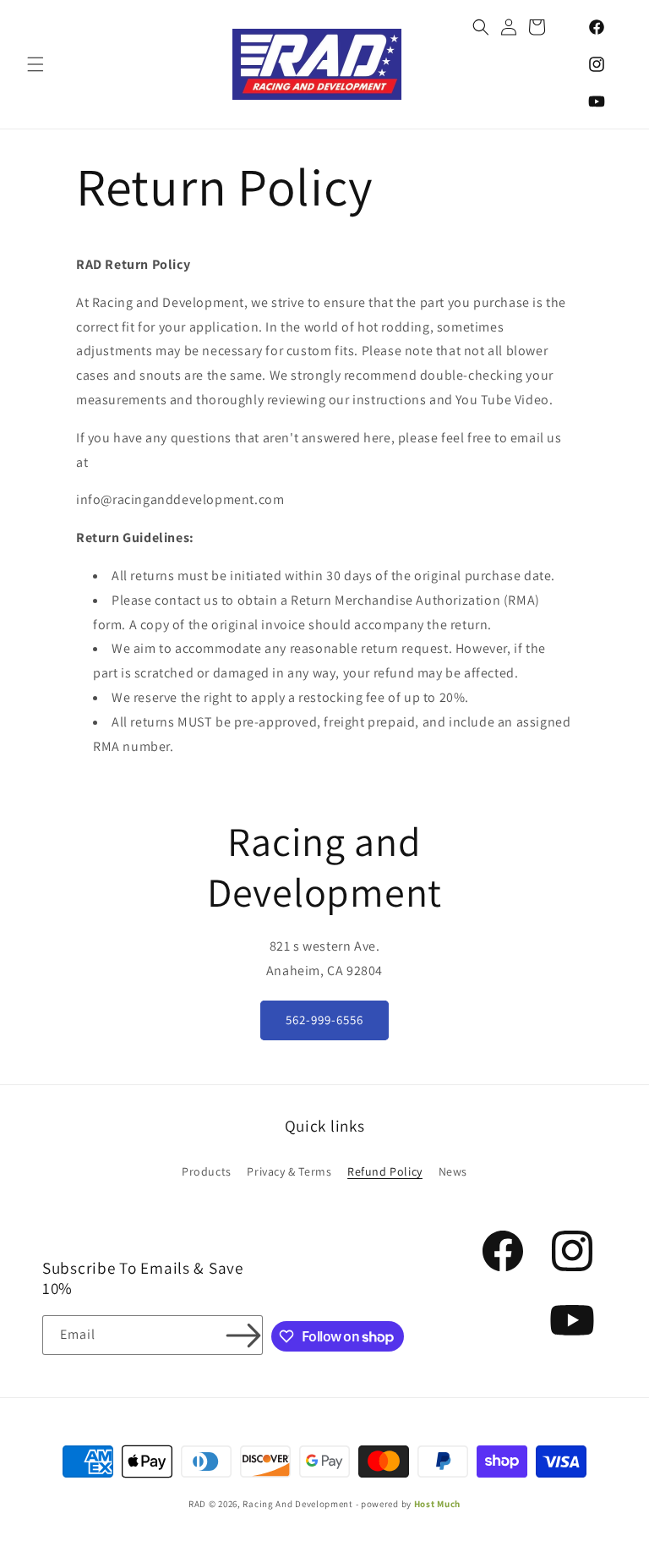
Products (207, 1171)
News (453, 1171)
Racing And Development (297, 1504)
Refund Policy (385, 1171)
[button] (35, 64)
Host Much (437, 1504)
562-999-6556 (324, 1020)
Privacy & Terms (289, 1171)
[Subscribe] (243, 1335)
